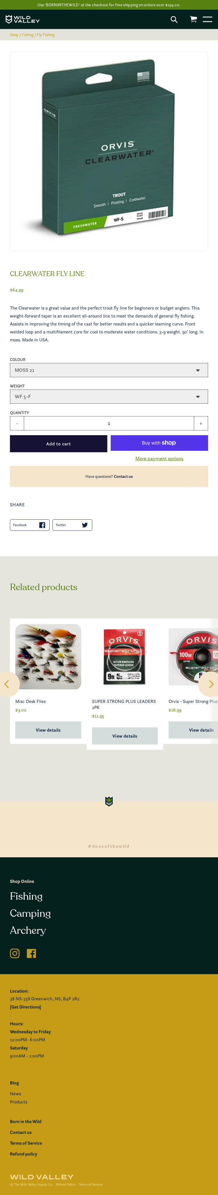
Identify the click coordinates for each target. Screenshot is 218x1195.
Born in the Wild (25, 1121)
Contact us (123, 476)
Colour (18, 359)
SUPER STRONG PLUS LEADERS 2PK (124, 704)
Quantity (19, 412)
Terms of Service (26, 1143)
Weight (17, 385)
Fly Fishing (45, 34)
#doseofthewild (109, 846)
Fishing (27, 34)
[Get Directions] (25, 1007)
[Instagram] (15, 952)
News (15, 1093)
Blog (14, 1083)
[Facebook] (31, 952)
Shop (14, 34)
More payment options (159, 458)
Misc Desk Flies (30, 701)
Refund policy (23, 1154)
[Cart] (193, 19)
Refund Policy (66, 1184)
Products (18, 1102)
